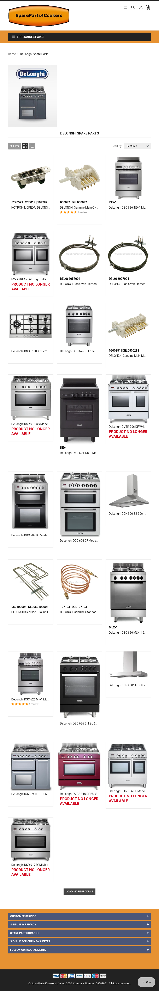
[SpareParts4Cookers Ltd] (79, 975)
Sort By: (117, 146)
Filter (16, 146)
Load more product (79, 891)
